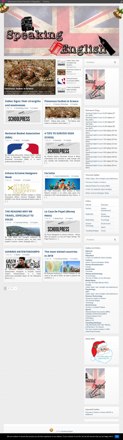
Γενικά (26, 108)
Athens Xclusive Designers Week (97, 193)
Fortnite (49, 173)
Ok (117, 436)
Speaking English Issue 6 (94, 144)
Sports (17, 140)
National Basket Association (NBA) (22, 88)
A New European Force (93, 316)
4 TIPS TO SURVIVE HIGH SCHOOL (99, 189)
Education (58, 140)
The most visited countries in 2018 (98, 329)
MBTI (87, 292)
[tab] (69, 63)
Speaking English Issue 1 (94, 165)
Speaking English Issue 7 (94, 139)
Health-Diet (89, 214)
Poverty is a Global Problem (95, 307)
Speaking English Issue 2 (94, 161)
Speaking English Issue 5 (94, 148)
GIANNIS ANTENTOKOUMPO (22, 251)
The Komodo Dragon (93, 300)
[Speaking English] (61, 31)
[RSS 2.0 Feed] (51, 431)
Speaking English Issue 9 (94, 131)
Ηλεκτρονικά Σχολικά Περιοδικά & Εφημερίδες (24, 2)
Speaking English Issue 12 (95, 117)
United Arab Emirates (93, 331)
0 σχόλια (35, 108)
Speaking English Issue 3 (94, 157)
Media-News (59, 218)
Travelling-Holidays (21, 222)
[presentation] (69, 63)
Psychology (19, 108)
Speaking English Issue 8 (94, 135)
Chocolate (89, 271)
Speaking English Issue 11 (95, 122)
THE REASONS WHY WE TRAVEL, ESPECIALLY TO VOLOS (19, 215)
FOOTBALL (90, 318)
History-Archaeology (94, 274)
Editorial (88, 205)
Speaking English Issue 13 (95, 113)
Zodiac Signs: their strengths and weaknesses (102, 178)
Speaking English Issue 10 (95, 126)
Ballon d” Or (90, 320)
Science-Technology (61, 104)
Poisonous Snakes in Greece (61, 101)
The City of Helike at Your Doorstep (98, 278)
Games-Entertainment (62, 176)
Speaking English (67, 431)
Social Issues (106, 223)
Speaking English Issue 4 (94, 152)
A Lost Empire (90, 276)
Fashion (18, 180)
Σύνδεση (46, 2)
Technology (89, 303)
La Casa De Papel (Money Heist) (97, 282)
